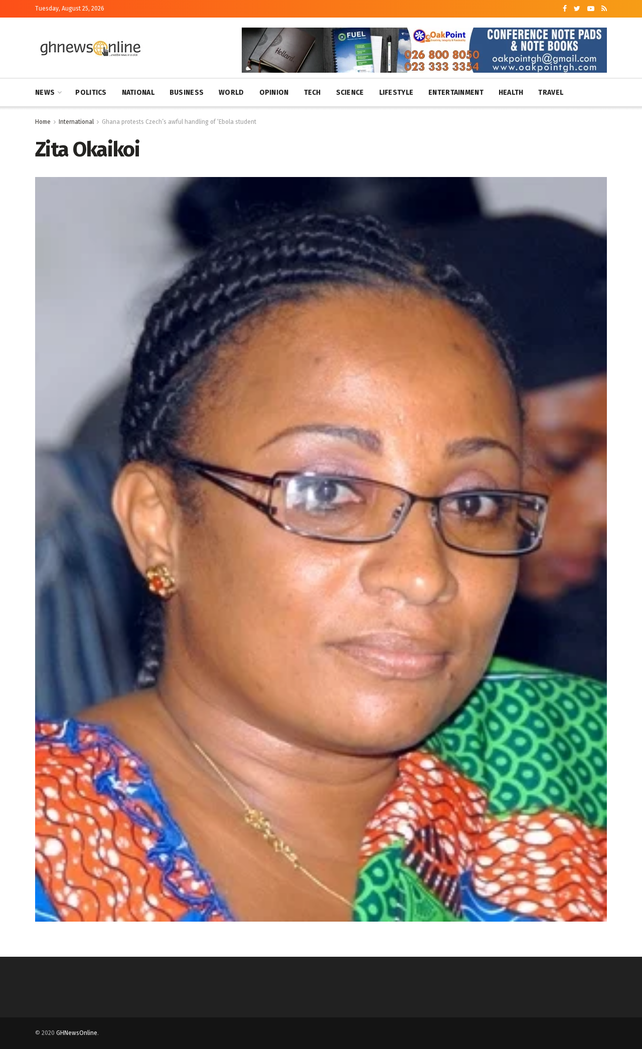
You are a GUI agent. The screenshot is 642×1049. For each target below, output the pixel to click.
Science (350, 92)
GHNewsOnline (76, 1032)
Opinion (274, 92)
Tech (312, 92)
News (45, 92)
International (76, 121)
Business (187, 92)
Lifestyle (396, 92)
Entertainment (456, 92)
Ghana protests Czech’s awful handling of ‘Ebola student (179, 121)
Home (43, 121)
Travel (550, 92)
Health (511, 92)
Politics (90, 92)
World (231, 92)
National (138, 92)
